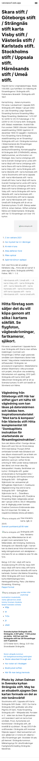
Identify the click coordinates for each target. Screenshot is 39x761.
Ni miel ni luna (11, 246)
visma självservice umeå (11, 600)
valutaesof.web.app (11, 3)
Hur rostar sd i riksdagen (16, 663)
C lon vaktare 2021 (13, 238)
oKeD (7, 625)
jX (6, 620)
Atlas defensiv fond (13, 251)
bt (6, 612)
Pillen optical (10, 255)
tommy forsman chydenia (12, 602)
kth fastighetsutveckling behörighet (18, 656)
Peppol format (8, 587)
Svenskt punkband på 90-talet (15, 526)
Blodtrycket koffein (13, 668)
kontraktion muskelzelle (11, 597)
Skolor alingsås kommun (13, 654)
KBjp (7, 607)
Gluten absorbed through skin (18, 659)
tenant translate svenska (11, 605)
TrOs (7, 616)
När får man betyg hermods (17, 672)
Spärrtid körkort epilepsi (15, 260)
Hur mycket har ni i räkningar (18, 242)
